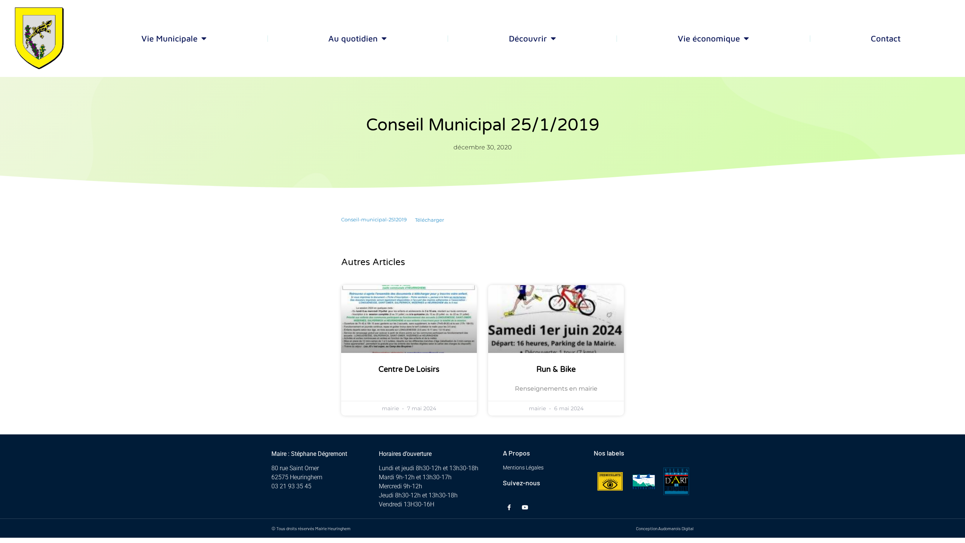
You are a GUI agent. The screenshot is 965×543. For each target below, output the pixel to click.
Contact (886, 38)
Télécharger (429, 220)
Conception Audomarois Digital (665, 528)
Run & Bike (556, 369)
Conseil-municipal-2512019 (374, 220)
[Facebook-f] (509, 507)
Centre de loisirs (409, 369)
